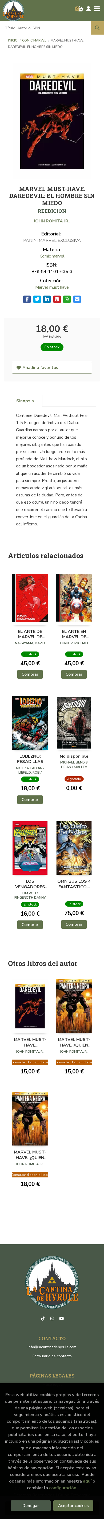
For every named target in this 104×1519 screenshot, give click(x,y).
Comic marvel (34, 40)
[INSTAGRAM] (52, 1319)
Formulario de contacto (52, 1356)
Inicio (13, 40)
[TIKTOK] (43, 1319)
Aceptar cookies (73, 1505)
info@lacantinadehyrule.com (52, 1347)
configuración (62, 1488)
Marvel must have (52, 287)
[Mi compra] (80, 9)
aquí (87, 1481)
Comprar (30, 674)
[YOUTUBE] (61, 1319)
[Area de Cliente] (88, 8)
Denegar (30, 1505)
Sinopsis (25, 401)
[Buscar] (97, 28)
